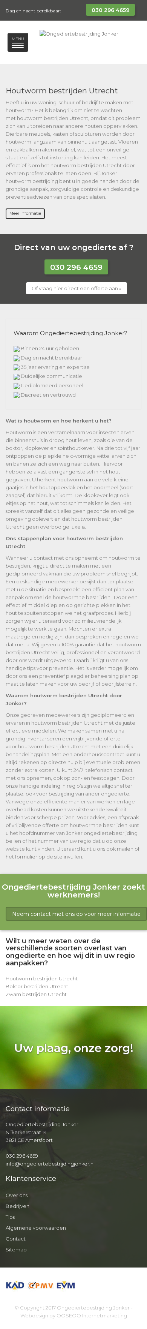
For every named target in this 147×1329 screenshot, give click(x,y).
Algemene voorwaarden (36, 1228)
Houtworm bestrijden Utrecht (42, 978)
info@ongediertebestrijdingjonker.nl (50, 1164)
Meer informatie (25, 213)
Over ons (17, 1195)
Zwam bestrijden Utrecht (36, 994)
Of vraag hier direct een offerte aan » (76, 288)
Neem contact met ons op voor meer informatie (76, 914)
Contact (16, 1239)
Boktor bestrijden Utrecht (37, 986)
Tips (10, 1217)
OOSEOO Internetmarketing (92, 1316)
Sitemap (16, 1250)
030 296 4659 (110, 10)
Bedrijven (17, 1206)
